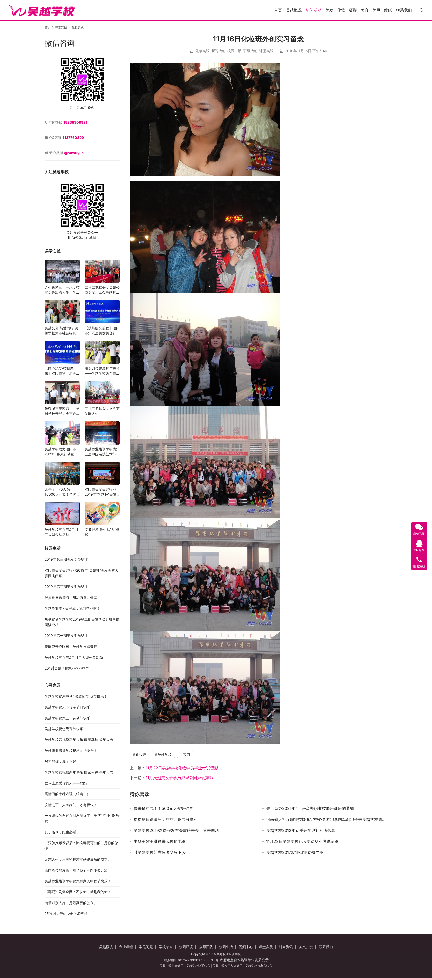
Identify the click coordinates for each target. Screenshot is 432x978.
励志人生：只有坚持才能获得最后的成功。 (78, 859)
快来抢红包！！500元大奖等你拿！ (165, 808)
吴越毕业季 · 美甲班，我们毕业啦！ (72, 608)
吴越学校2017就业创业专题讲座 (294, 852)
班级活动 (251, 51)
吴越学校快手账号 (198, 966)
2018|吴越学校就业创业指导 (67, 668)
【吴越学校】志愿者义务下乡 (160, 852)
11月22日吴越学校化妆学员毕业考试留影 (182, 767)
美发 (330, 10)
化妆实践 (203, 51)
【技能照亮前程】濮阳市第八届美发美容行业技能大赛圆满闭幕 (102, 331)
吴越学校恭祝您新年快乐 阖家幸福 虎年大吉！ (81, 739)
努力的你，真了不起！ (62, 761)
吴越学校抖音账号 (172, 966)
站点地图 (170, 960)
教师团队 (206, 947)
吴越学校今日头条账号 (228, 966)
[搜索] (422, 10)
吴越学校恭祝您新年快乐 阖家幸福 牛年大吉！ (81, 772)
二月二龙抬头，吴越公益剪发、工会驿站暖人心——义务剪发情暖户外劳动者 (102, 290)
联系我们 (404, 10)
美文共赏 (306, 947)
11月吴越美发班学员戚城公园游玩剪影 (179, 777)
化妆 (341, 10)
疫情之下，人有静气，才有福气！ (71, 805)
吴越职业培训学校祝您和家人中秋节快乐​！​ (78, 881)
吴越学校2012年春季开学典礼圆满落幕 (301, 830)
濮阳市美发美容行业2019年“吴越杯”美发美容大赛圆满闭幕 (100, 492)
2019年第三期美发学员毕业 (66, 559)
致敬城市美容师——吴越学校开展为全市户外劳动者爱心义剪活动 (62, 411)
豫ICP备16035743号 (204, 960)
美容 (365, 10)
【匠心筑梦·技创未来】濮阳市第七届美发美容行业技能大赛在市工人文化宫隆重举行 (62, 371)
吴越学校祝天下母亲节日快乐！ (69, 707)
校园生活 (235, 51)
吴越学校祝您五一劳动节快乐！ (69, 718)
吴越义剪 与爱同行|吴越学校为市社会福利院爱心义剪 (62, 331)
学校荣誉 (166, 947)
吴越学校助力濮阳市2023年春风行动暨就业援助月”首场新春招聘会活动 (61, 452)
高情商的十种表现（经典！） (67, 794)
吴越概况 (294, 10)
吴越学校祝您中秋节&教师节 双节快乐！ (76, 696)
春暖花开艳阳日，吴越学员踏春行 (71, 646)
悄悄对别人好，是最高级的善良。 (71, 903)
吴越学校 (165, 754)
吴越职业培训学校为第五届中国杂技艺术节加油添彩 (102, 452)
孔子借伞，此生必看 (60, 832)
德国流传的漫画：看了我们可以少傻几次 (76, 870)
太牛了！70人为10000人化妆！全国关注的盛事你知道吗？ (62, 492)
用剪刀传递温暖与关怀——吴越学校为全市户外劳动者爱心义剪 (102, 371)
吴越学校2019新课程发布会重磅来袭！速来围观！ (178, 830)
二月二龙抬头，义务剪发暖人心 (102, 411)
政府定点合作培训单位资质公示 (244, 960)
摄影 (353, 10)
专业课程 (126, 947)
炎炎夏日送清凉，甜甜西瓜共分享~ (165, 819)
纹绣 (388, 10)
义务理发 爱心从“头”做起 (102, 532)
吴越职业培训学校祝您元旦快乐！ (71, 750)
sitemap (183, 960)
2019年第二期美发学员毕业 (66, 586)
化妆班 (141, 754)
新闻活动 (314, 10)
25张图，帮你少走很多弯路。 (68, 913)
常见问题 (146, 947)
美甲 (376, 10)
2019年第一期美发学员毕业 (66, 635)
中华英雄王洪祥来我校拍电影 (160, 841)
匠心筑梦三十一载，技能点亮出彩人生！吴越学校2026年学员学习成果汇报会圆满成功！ (62, 290)
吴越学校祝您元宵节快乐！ (66, 729)
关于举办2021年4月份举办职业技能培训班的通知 (310, 808)
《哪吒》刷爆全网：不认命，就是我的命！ (78, 892)
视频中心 (246, 947)
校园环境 (186, 947)
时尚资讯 (286, 947)
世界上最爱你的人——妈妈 (66, 783)
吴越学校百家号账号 (258, 966)
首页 (278, 10)
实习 (186, 754)
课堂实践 (267, 51)
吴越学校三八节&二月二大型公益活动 (61, 532)
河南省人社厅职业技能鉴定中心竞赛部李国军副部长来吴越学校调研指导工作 (326, 819)
